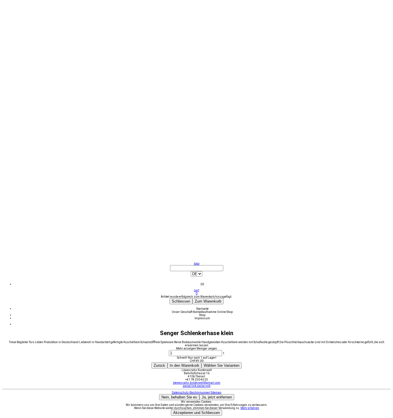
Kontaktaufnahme (205, 312)
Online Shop (225, 312)
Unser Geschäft (182, 312)
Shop (202, 315)
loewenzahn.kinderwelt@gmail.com (196, 382)
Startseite (202, 308)
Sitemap (216, 392)
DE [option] (202, 284)
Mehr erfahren (250, 408)
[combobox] (196, 275)
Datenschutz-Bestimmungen (191, 392)
